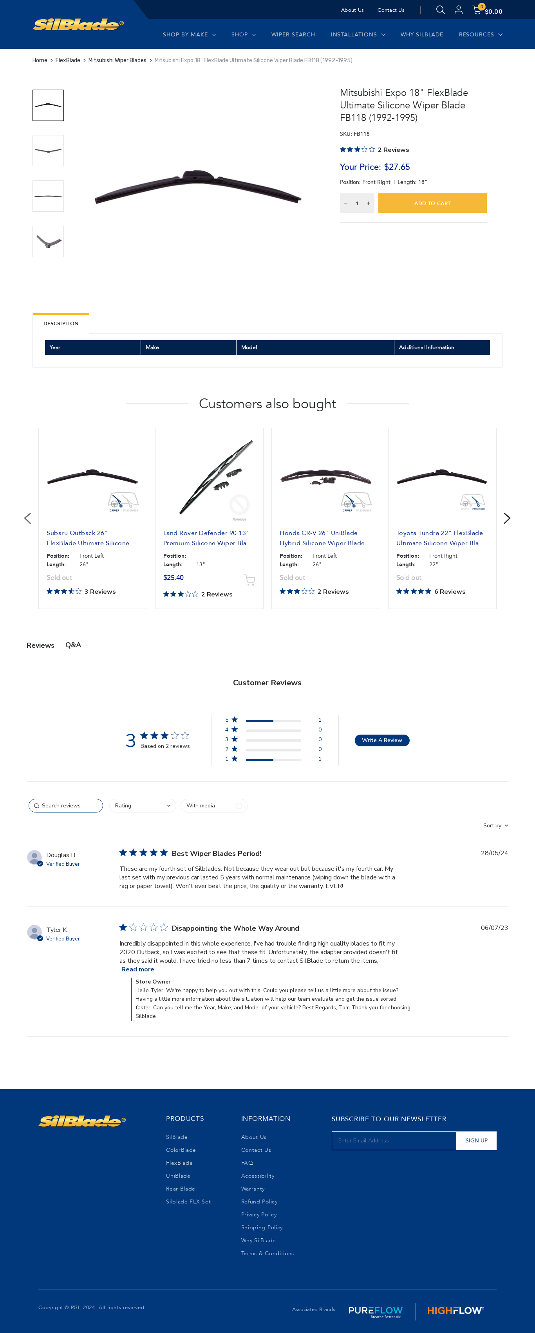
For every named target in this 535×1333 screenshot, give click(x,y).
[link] (273, 761)
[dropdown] (142, 805)
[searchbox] (66, 805)
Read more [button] (137, 969)
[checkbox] (214, 805)
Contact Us (391, 10)
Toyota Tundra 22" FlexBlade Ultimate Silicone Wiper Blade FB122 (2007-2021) (441, 543)
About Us (352, 10)
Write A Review (382, 740)
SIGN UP (477, 1140)
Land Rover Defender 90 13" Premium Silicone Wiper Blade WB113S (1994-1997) (209, 543)
